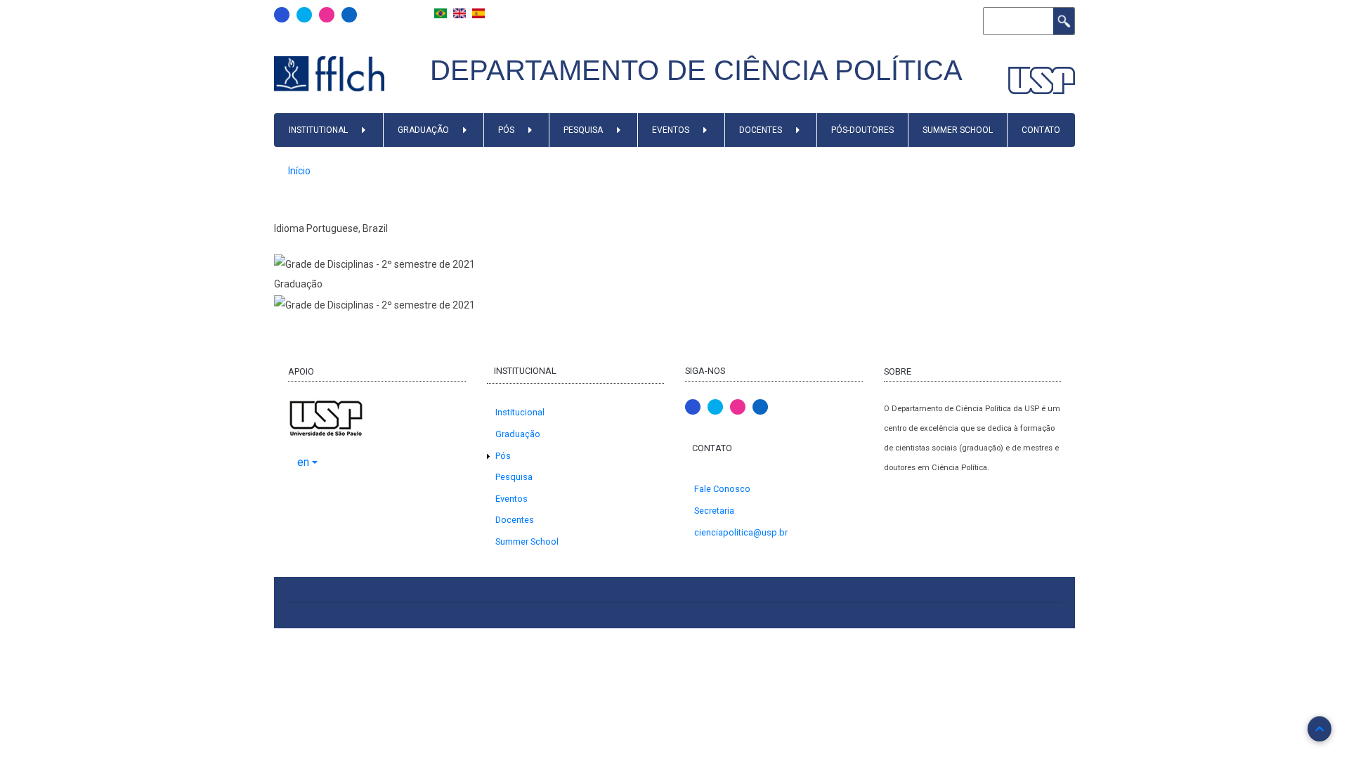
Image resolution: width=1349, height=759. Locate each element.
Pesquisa (583, 130)
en (303, 462)
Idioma (289, 228)
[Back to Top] (1319, 728)
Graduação (423, 130)
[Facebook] (281, 14)
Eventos (670, 130)
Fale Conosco (722, 489)
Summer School (958, 130)
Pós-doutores (862, 130)
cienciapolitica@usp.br (741, 532)
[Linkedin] (349, 14)
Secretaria (714, 510)
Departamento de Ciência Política (696, 70)
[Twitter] (304, 14)
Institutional (318, 130)
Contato (1041, 130)
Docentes (760, 130)
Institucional (520, 412)
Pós (506, 130)
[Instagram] (326, 14)
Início (299, 170)
